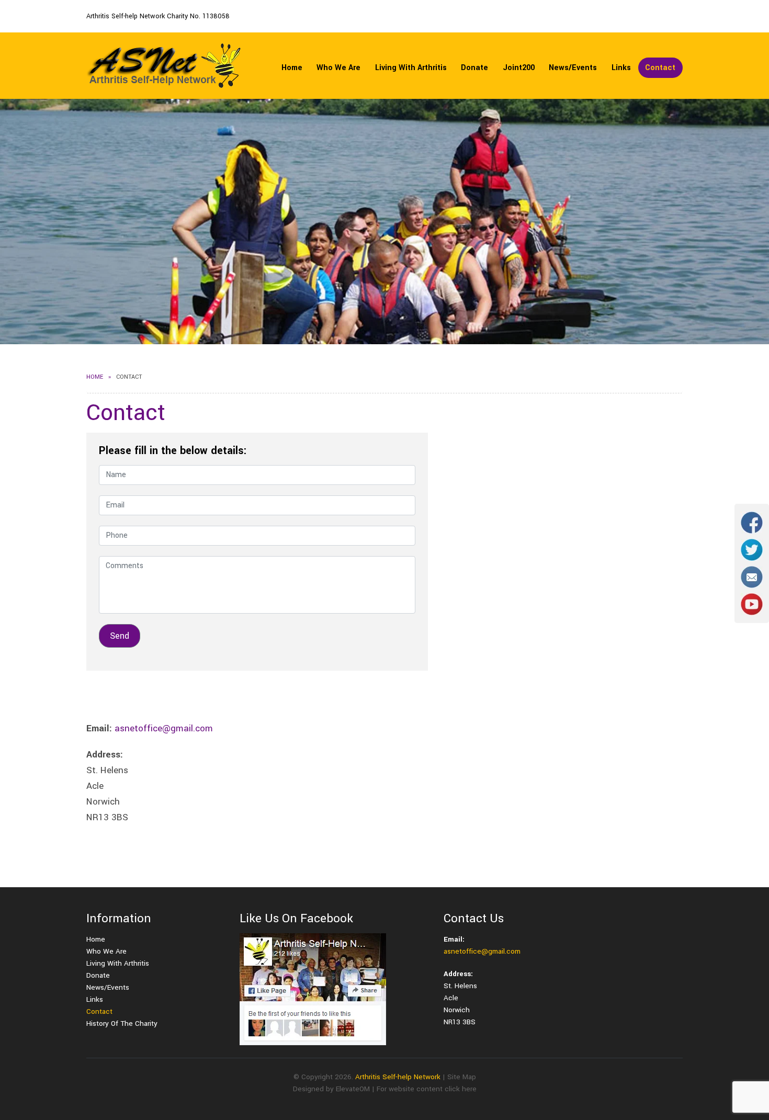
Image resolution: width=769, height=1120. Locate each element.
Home (291, 67)
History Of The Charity (121, 1023)
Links (621, 67)
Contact (660, 67)
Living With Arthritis (411, 67)
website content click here (433, 1089)
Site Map (461, 1077)
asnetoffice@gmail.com (164, 728)
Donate (474, 67)
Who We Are (338, 67)
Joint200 (519, 67)
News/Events (573, 67)
